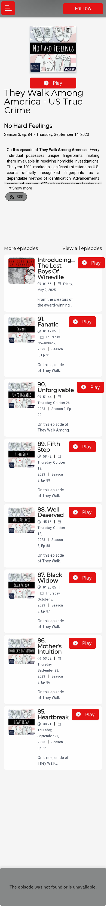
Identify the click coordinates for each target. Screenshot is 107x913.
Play (57, 83)
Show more (22, 188)
